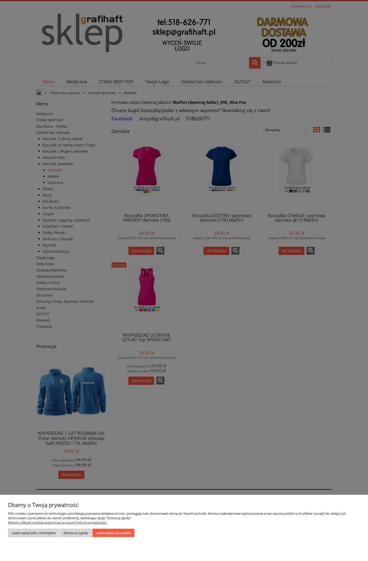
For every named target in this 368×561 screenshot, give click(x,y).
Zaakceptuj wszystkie (113, 533)
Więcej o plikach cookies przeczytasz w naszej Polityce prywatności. (57, 522)
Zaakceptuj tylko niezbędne (34, 533)
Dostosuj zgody (75, 533)
